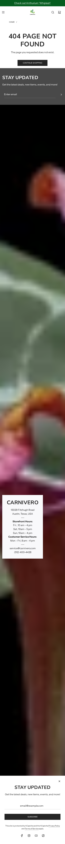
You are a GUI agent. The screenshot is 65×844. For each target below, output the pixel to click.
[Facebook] (22, 835)
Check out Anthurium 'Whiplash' (32, 3)
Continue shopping (32, 63)
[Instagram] (29, 835)
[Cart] (59, 12)
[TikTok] (43, 835)
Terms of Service (32, 828)
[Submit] (61, 94)
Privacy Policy (54, 826)
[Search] (52, 12)
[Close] (59, 781)
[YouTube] (36, 835)
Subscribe (33, 817)
